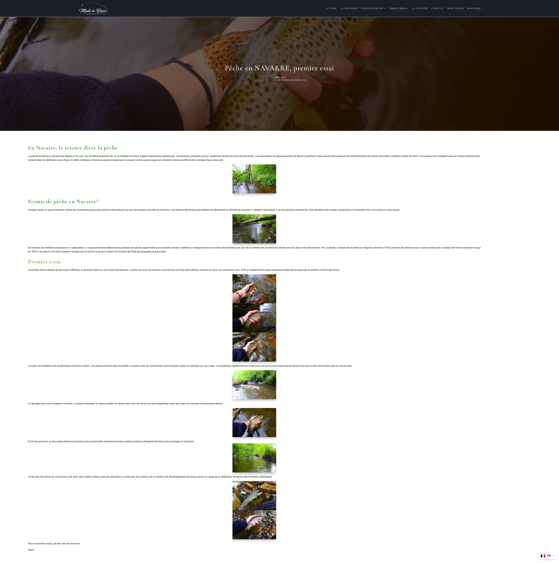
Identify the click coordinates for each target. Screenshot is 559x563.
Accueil (331, 8)
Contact (437, 8)
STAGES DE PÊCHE (372, 8)
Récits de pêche (269, 80)
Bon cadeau (455, 8)
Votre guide (349, 8)
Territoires (397, 8)
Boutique (474, 8)
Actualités (419, 8)
